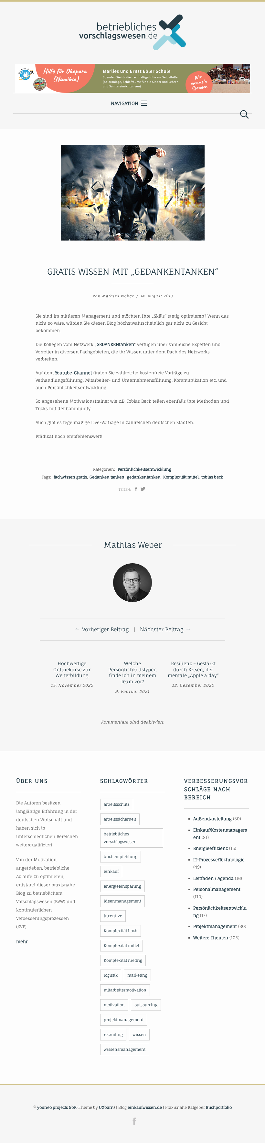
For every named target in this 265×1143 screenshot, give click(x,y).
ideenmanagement (122, 901)
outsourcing (145, 1004)
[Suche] (244, 115)
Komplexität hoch (120, 930)
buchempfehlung (120, 856)
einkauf (111, 871)
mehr (21, 941)
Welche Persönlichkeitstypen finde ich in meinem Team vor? (132, 672)
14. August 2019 (156, 296)
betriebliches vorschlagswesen (120, 838)
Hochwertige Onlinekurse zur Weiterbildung (71, 669)
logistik (111, 975)
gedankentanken (144, 477)
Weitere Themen (210, 937)
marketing (137, 975)
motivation (114, 1004)
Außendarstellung (212, 818)
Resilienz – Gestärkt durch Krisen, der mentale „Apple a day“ (193, 669)
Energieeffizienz (210, 848)
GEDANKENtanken (115, 344)
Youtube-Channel (73, 372)
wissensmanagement (124, 1049)
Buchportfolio (219, 1107)
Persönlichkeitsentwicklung (144, 469)
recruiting (113, 1034)
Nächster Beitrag (161, 629)
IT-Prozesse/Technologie (219, 859)
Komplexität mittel (181, 477)
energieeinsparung (122, 886)
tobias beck (212, 477)
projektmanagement (123, 1019)
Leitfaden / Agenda (213, 878)
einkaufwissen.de (145, 1107)
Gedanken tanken (107, 477)
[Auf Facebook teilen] (136, 489)
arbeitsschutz (117, 804)
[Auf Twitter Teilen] (143, 489)
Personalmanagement (216, 889)
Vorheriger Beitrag (105, 629)
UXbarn (106, 1107)
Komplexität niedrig (123, 960)
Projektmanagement (215, 926)
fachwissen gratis (70, 477)
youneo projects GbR (57, 1107)
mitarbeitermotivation (125, 990)
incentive (113, 915)
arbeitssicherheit (120, 819)
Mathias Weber (118, 296)
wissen (139, 1034)
